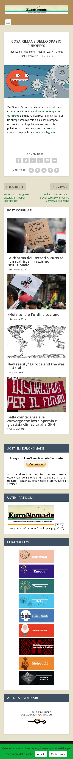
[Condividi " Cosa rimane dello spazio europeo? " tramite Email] (47, 160)
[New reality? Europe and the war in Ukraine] (36, 341)
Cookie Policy (58, 754)
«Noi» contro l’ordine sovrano (33, 314)
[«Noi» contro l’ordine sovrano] (36, 291)
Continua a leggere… (45, 132)
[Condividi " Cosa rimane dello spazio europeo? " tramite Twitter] (25, 160)
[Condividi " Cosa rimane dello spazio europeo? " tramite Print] (54, 160)
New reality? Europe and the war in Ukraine (36, 366)
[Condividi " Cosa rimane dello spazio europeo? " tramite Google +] (32, 160)
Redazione (29, 51)
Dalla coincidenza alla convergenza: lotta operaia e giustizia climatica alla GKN (32, 421)
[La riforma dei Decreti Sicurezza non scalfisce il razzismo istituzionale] (36, 235)
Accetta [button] (41, 754)
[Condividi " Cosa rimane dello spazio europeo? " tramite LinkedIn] (40, 160)
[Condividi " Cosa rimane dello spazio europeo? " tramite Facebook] (18, 160)
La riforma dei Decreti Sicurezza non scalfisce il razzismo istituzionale (35, 261)
